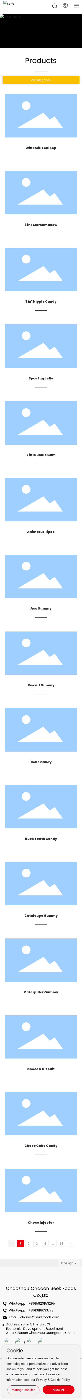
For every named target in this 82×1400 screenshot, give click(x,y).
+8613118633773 (40, 1310)
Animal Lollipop (41, 531)
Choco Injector (41, 1222)
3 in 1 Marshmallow (41, 225)
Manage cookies (23, 1390)
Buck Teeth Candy (41, 838)
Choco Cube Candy (40, 1145)
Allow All (58, 1390)
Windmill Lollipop (41, 148)
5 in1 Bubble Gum (41, 455)
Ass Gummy (41, 608)
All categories (41, 80)
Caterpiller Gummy (41, 992)
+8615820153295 (41, 1303)
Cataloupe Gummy (41, 915)
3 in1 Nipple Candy (40, 301)
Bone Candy (41, 762)
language (67, 1263)
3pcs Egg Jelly (41, 378)
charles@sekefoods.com (39, 1317)
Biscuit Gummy (41, 685)
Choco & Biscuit (41, 1069)
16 (61, 1243)
